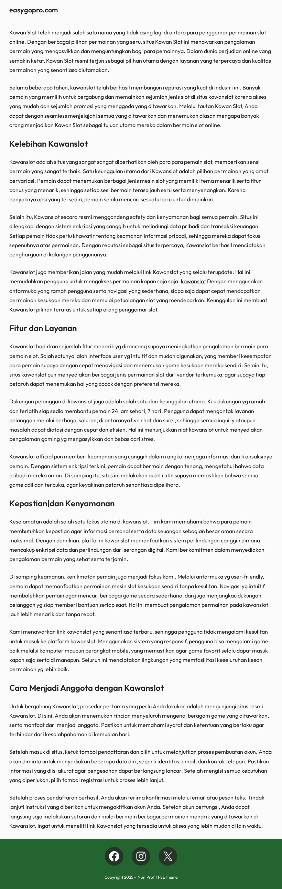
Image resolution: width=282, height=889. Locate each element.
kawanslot (193, 281)
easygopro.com (33, 10)
